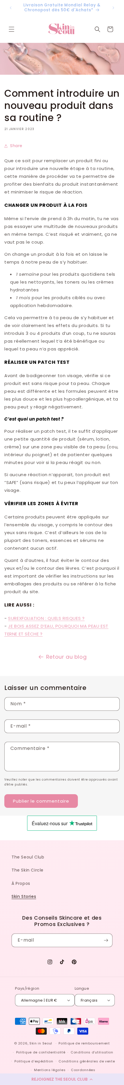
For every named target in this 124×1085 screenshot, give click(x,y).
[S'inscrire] (105, 940)
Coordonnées (83, 1070)
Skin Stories (24, 896)
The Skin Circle (28, 870)
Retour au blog (66, 656)
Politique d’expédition (33, 1061)
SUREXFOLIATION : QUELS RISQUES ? (46, 618)
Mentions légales (49, 1070)
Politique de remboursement (84, 1043)
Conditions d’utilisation (92, 1052)
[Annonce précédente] (10, 7)
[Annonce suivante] (113, 7)
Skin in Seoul (40, 1043)
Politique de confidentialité (40, 1052)
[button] (62, 1079)
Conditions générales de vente (87, 1061)
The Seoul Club (28, 857)
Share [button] (16, 146)
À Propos (21, 883)
